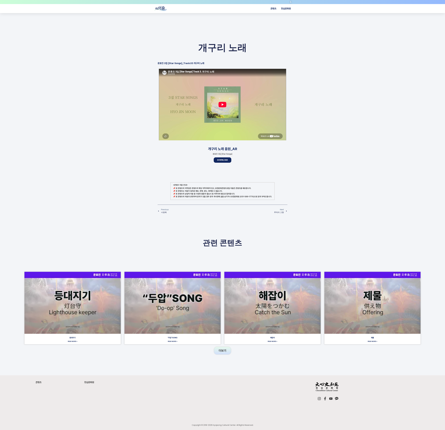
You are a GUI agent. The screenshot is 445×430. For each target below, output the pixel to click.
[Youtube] (331, 398)
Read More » (72, 341)
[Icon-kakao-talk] (336, 398)
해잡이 (272, 338)
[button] (290, 2)
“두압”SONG (172, 338)
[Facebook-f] (325, 398)
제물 (372, 338)
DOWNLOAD (222, 160)
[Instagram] (319, 398)
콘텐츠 (273, 8)
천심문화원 (286, 8)
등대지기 (73, 338)
